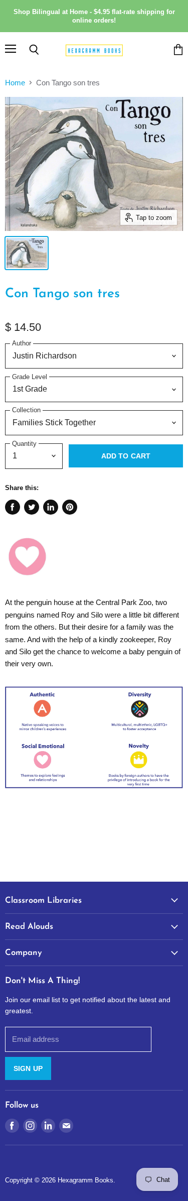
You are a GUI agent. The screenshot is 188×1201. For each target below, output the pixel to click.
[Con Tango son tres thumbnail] (27, 253)
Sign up (28, 1068)
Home (15, 82)
